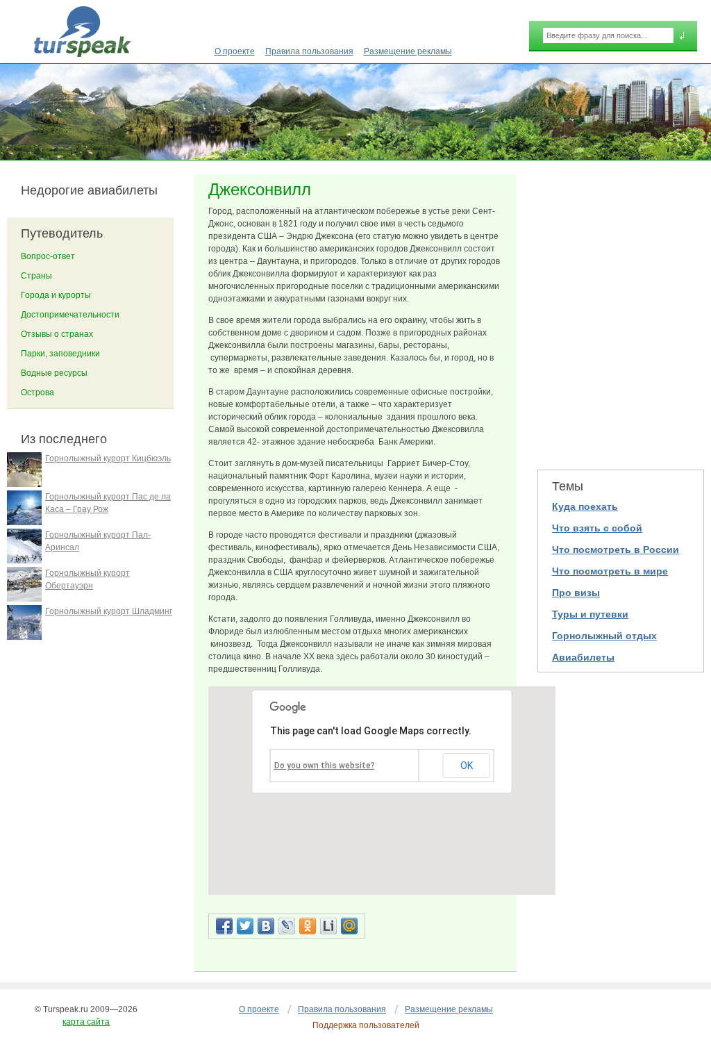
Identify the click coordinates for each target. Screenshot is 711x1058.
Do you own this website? (324, 765)
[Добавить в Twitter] (245, 926)
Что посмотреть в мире (610, 571)
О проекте (235, 51)
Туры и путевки (590, 614)
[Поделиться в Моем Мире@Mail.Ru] (349, 926)
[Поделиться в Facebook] (224, 926)
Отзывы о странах (57, 334)
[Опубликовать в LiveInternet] (328, 926)
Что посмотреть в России (615, 549)
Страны (36, 276)
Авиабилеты (583, 657)
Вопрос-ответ (48, 256)
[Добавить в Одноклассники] (307, 926)
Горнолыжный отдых (604, 635)
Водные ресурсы (54, 373)
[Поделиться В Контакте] (266, 926)
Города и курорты (56, 295)
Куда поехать (585, 506)
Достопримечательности (70, 315)
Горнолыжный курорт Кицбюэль (108, 458)
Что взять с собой (597, 528)
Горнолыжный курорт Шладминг (108, 611)
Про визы (576, 592)
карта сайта (86, 1022)
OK (466, 765)
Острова (37, 392)
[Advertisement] (620, 313)
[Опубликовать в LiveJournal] (286, 926)
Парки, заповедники (60, 353)
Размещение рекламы (408, 51)
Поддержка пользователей (365, 1025)
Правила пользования (309, 51)
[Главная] (82, 31)
